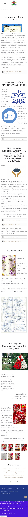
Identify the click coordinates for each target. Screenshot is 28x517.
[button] (3, 3)
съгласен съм (3, 516)
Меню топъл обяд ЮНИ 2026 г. (12, 224)
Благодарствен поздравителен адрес (14, 83)
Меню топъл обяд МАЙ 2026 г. (12, 237)
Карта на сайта (5, 493)
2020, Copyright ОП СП (6, 488)
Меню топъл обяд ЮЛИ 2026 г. (12, 220)
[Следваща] (17, 482)
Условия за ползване (20, 488)
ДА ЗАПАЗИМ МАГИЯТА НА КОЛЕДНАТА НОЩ (14, 468)
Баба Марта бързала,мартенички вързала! (14, 346)
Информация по (7, 513)
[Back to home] (14, 3)
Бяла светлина (14, 250)
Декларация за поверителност (9, 491)
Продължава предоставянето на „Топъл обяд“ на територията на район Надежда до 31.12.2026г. (14, 154)
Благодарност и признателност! (14, 470)
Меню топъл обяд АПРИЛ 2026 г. (12, 241)
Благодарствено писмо (14, 18)
